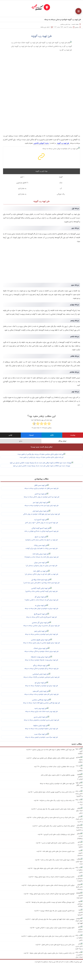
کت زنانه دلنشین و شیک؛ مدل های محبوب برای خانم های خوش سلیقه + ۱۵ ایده (49, 953)
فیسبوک (31, 435)
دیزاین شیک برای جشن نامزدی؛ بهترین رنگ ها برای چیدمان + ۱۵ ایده (52, 809)
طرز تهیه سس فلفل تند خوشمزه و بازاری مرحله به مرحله (57, 783)
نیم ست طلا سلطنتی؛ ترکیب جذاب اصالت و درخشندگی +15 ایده (54, 766)
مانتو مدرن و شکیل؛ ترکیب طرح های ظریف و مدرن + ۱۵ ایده (55, 843)
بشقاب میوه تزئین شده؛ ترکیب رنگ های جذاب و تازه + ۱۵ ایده (54, 860)
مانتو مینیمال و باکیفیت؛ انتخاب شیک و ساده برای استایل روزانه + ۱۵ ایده (51, 877)
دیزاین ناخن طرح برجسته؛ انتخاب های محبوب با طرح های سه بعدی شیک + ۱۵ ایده (48, 885)
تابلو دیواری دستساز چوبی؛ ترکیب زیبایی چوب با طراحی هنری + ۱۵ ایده (52, 927)
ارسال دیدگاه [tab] (62, 441)
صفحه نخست (75, 24)
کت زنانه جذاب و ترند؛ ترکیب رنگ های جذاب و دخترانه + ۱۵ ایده (54, 800)
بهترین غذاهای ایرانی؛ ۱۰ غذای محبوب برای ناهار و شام (57, 775)
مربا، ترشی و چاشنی (65, 24)
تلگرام (52, 435)
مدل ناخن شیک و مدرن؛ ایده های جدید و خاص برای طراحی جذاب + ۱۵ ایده (50, 817)
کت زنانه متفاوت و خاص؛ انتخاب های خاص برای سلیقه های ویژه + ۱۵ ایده (51, 868)
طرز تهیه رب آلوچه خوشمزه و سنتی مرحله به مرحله (62, 19)
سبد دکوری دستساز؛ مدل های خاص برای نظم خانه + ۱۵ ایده (55, 851)
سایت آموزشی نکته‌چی (41, 143)
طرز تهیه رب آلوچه (41, 36)
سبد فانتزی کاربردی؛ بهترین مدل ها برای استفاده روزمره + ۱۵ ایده (54, 910)
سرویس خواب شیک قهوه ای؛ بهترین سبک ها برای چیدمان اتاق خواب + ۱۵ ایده (49, 919)
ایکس (10, 435)
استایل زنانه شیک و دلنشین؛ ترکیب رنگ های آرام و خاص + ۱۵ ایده (53, 826)
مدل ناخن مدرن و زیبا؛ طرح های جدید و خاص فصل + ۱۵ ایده (55, 944)
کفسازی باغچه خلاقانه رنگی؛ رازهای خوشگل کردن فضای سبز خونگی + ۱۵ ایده (50, 758)
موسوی (77, 27)
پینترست (72, 435)
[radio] (49, 424)
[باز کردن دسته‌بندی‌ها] (78, 11)
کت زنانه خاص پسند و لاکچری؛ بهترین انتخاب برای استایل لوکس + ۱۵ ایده (51, 792)
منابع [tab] (20, 441)
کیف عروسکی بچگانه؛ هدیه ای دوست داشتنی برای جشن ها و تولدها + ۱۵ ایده (50, 902)
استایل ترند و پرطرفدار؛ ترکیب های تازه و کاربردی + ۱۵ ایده (56, 834)
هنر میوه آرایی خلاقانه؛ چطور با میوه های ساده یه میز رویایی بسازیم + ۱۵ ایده (50, 749)
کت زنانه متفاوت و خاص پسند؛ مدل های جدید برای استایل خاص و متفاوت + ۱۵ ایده (47, 936)
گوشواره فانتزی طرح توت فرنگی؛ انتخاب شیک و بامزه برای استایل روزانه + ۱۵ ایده (49, 894)
